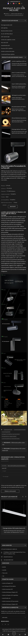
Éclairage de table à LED (6, 25)
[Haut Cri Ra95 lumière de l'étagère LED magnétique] (6, 88)
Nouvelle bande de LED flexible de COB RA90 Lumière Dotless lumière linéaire (19, 106)
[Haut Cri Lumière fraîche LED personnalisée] (6, 76)
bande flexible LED (5, 45)
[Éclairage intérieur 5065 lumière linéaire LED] (6, 133)
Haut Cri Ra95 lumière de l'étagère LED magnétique (19, 84)
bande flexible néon (6, 598)
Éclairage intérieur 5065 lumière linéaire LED (19, 129)
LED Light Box (4, 28)
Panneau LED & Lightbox (7, 48)
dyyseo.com (22, 631)
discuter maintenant (14, 633)
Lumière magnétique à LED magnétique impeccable (19, 61)
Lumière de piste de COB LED (19, 429)
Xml (3, 576)
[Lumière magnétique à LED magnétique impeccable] (6, 65)
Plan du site (4, 573)
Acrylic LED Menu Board (7, 33)
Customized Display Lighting (7, 54)
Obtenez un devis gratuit (10, 491)
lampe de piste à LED (8, 429)
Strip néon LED (4, 42)
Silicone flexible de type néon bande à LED (19, 118)
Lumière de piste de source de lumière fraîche (10, 438)
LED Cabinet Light (5, 36)
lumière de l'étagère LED (7, 583)
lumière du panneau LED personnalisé (10, 601)
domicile (4, 567)
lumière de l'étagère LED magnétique (10, 595)
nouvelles (4, 570)
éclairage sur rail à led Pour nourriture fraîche (10, 434)
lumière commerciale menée (16, 13)
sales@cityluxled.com (15, 1)
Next (25, 496)
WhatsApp (13, 206)
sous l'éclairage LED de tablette (9, 586)
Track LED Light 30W (6, 431)
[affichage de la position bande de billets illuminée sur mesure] (6, 99)
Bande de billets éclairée (6, 30)
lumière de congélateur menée (8, 39)
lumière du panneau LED (7, 589)
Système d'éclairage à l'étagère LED (10, 592)
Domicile (7, 13)
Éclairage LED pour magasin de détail (9, 436)
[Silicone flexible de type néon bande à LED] (6, 122)
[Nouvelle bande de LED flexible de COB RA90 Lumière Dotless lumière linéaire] (6, 111)
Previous (22, 496)
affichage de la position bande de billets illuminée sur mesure (19, 95)
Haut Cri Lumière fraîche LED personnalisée (19, 72)
